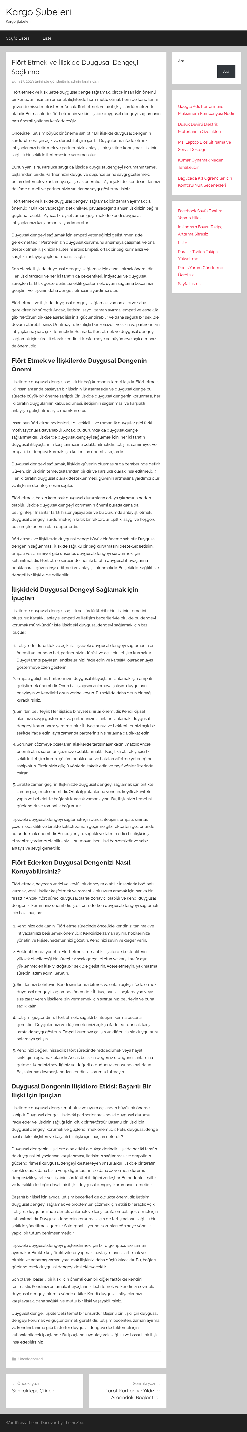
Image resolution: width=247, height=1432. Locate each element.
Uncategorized (30, 1359)
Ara (181, 61)
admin (76, 81)
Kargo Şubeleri (38, 12)
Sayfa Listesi (18, 38)
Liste (47, 38)
